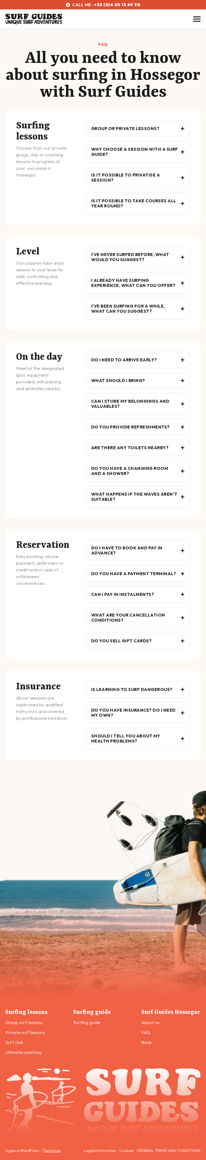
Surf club (14, 1042)
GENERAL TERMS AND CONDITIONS (169, 1150)
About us (150, 1022)
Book (146, 1042)
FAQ (145, 1032)
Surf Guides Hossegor (170, 1012)
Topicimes (52, 1150)
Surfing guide (92, 1012)
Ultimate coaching (23, 1052)
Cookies (126, 1150)
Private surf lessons (25, 1032)
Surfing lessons (26, 1012)
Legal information (100, 1150)
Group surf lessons (24, 1022)
